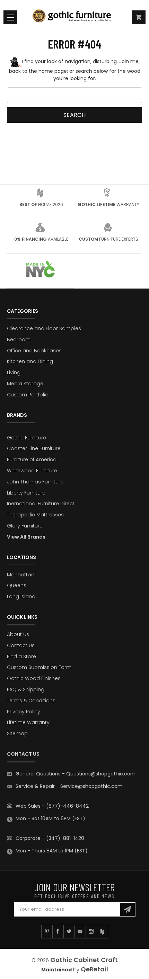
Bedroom (18, 339)
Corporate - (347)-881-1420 (50, 838)
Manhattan (20, 574)
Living (13, 372)
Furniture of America (31, 459)
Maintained (56, 969)
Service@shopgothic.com (91, 786)
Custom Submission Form (39, 667)
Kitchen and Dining (30, 361)
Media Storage (25, 383)
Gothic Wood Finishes (34, 678)
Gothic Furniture (26, 437)
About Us (18, 634)
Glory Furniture (25, 525)
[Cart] (139, 17)
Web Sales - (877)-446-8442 (52, 805)
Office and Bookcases (34, 350)
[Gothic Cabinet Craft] (75, 17)
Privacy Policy (23, 711)
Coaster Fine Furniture (34, 448)
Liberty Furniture (26, 492)
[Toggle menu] (10, 17)
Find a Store (21, 656)
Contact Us (21, 645)
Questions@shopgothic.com (100, 773)
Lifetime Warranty (28, 722)
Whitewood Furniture (32, 470)
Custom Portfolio (28, 394)
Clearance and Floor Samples (44, 328)
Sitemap (17, 733)
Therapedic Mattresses (35, 514)
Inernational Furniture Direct (40, 503)
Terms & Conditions (31, 700)
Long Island (21, 596)
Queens (16, 585)
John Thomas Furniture (35, 481)
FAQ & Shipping (25, 689)
